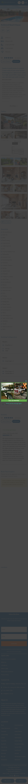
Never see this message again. (14, 403)
